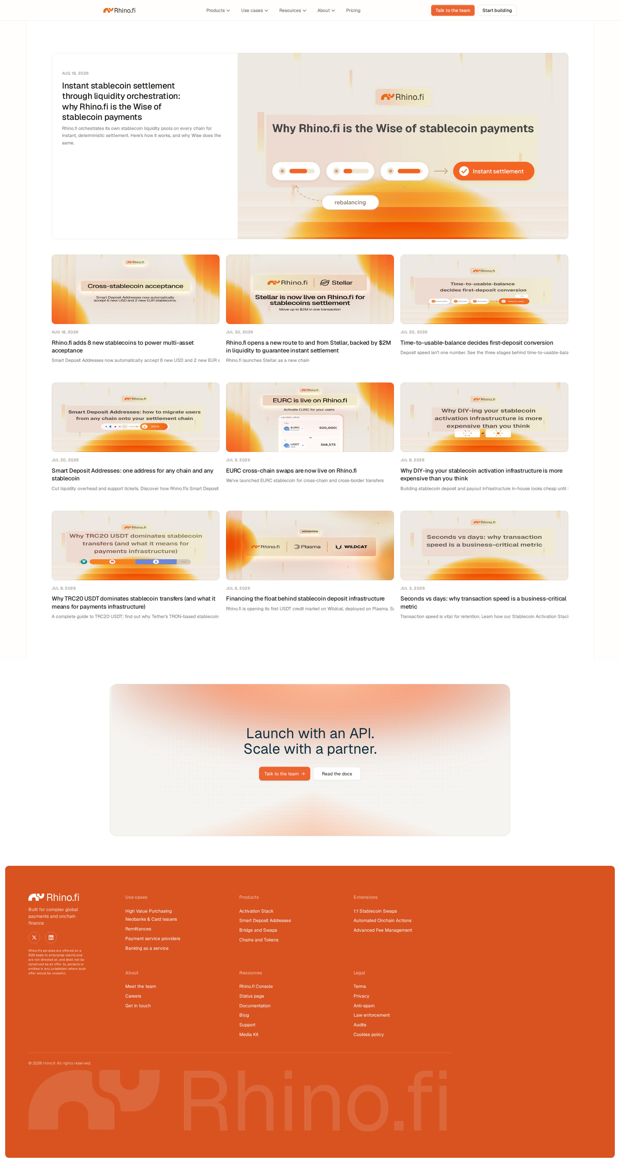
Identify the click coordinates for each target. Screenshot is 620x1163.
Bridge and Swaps (258, 930)
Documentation (255, 1006)
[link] (119, 10)
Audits (360, 1025)
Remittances (138, 929)
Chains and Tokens (259, 940)
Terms (360, 986)
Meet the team (140, 986)
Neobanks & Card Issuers (151, 919)
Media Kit (248, 1034)
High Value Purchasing (148, 911)
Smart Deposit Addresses (265, 920)
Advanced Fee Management (383, 930)
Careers (133, 996)
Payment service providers (152, 938)
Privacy (361, 996)
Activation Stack (256, 911)
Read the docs (337, 774)
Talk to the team (284, 774)
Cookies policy (369, 1034)
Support (247, 1025)
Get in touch (138, 1006)
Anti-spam (364, 1006)
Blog (244, 1015)
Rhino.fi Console (256, 986)
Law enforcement (372, 1015)
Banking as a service (147, 948)
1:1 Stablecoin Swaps (375, 911)
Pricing (353, 10)
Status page (251, 996)
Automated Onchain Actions (382, 920)
